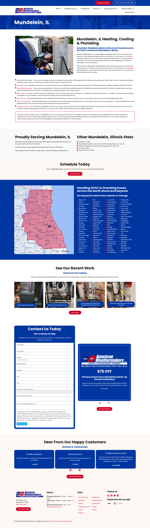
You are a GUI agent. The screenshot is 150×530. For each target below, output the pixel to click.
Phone (18, 357)
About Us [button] (95, 8)
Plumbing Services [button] (69, 8)
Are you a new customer (24, 389)
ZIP (17, 383)
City (17, 376)
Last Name (20, 351)
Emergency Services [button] (110, 8)
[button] (100, 403)
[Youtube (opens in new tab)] (115, 496)
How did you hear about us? (26, 403)
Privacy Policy (53, 521)
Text (102, 387)
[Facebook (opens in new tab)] (111, 496)
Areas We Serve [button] (85, 8)
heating (22, 114)
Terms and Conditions (65, 521)
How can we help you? (24, 395)
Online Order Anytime (54, 507)
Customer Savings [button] (126, 8)
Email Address (21, 364)
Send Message (22, 424)
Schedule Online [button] (129, 12)
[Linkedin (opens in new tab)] (118, 496)
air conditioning (127, 56)
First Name (20, 344)
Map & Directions (21, 504)
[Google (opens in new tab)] (108, 496)
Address (19, 370)
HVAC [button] (57, 8)
